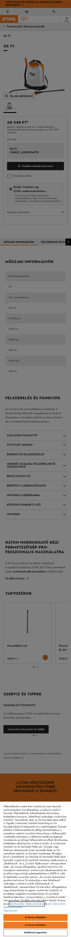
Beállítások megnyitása (35, 932)
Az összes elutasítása (35, 925)
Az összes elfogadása (35, 917)
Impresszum (10, 911)
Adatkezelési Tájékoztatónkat (26, 904)
